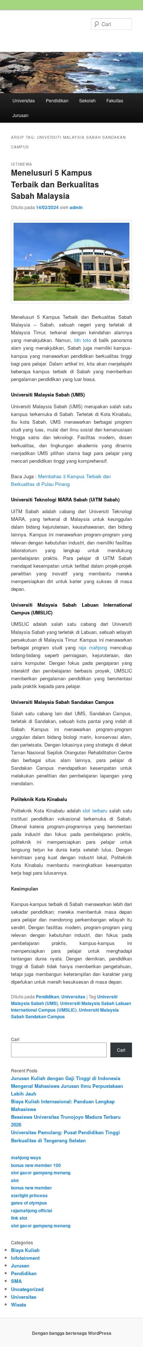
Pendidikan (57, 100)
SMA (16, 1280)
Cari (15, 1039)
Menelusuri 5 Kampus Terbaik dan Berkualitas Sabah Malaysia (55, 184)
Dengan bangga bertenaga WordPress (71, 1333)
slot (15, 1180)
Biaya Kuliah (25, 1249)
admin (76, 207)
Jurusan (20, 115)
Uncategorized (27, 1289)
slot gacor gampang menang (40, 1172)
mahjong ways (26, 1157)
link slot (19, 1217)
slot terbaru (94, 810)
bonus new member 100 (36, 1165)
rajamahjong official (31, 1210)
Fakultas (114, 100)
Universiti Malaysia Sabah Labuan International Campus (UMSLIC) (71, 1006)
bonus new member (31, 1187)
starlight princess (29, 1195)
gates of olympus (29, 1202)
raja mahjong (92, 647)
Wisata (18, 1304)
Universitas (23, 100)
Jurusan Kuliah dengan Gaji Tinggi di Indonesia (65, 1078)
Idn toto (82, 339)
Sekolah (87, 100)
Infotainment (25, 1257)
